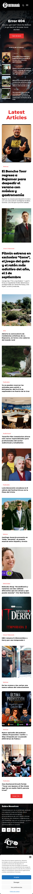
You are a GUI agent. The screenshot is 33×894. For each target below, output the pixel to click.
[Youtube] (18, 830)
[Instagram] (9, 830)
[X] (13, 830)
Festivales (16, 89)
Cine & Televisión (18, 65)
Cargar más (15, 796)
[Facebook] (4, 830)
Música (5, 534)
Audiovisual (7, 433)
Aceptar (16, 877)
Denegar (16, 882)
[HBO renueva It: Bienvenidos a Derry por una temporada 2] (16, 614)
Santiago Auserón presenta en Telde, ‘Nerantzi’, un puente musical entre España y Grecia (15, 539)
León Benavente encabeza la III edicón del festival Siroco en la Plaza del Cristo (15, 490)
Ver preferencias (16, 887)
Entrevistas (6, 583)
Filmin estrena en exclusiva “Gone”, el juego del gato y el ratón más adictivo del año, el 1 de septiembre (21, 71)
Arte (15, 77)
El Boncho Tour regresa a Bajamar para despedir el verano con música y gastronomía (21, 59)
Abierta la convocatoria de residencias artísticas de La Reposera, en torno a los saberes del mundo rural (21, 83)
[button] (30, 857)
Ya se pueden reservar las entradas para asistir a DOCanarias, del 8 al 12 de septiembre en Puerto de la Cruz (21, 95)
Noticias (16, 53)
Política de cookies (15, 891)
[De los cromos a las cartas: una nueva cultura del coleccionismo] (16, 661)
